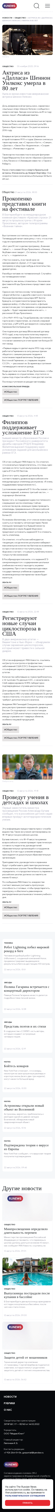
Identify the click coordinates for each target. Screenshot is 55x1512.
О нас (8, 1409)
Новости (7, 18)
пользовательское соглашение (25, 1495)
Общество (20, 18)
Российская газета (27, 115)
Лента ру (6, 582)
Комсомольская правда (15, 386)
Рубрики (9, 1403)
